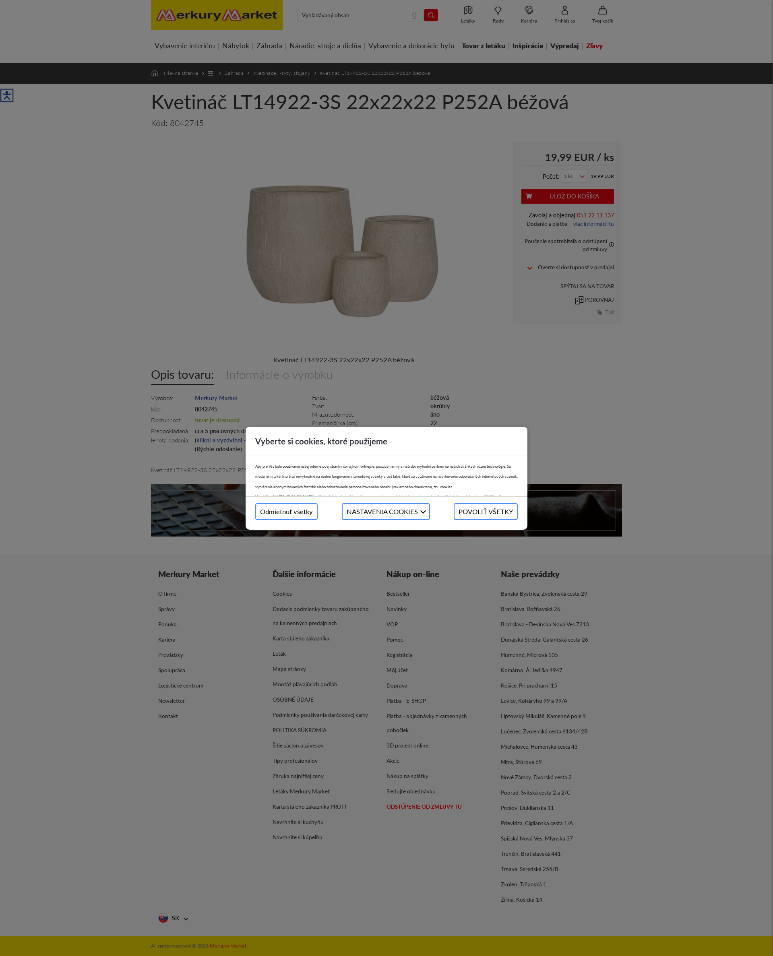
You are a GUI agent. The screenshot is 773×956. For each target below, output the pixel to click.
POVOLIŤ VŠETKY (486, 511)
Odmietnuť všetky (286, 511)
